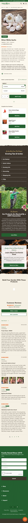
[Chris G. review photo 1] (4, 380)
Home (2, 7)
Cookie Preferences (14, 511)
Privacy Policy (6, 510)
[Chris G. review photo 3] (20, 380)
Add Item (17, 115)
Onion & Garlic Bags (14, 110)
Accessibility (20, 510)
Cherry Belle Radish (14, 131)
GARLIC (7, 7)
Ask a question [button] (14, 314)
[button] (4, 46)
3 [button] (14, 436)
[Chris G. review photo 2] (12, 380)
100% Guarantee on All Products (19, 0)
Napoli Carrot (12, 120)
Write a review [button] (14, 311)
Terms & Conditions (13, 510)
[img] (4, 325)
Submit (14, 478)
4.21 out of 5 (18, 305)
